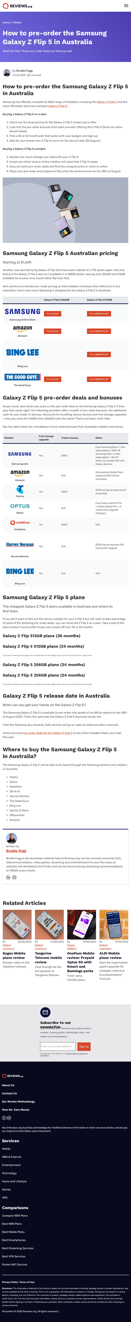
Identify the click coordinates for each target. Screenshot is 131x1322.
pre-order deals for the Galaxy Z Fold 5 (47, 733)
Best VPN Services (13, 1256)
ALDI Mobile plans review (110, 955)
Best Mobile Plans (13, 1232)
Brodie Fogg (24, 70)
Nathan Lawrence (8, 947)
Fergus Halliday (71, 947)
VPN (4, 1197)
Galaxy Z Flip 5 (57, 106)
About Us (8, 1085)
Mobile (17, 22)
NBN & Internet (11, 1157)
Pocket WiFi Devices (14, 1264)
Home (6, 22)
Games (6, 1189)
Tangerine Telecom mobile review (48, 957)
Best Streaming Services (17, 1248)
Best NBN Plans (12, 1223)
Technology (9, 1173)
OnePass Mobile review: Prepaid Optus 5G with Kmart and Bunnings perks (80, 962)
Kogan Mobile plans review (14, 955)
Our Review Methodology (18, 1101)
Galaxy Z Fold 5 (107, 102)
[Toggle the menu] (126, 6)
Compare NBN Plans (15, 1215)
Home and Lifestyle (14, 1181)
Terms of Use (26, 1282)
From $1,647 (99, 354)
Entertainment (11, 1165)
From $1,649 (53, 314)
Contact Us (9, 1093)
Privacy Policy (10, 1282)
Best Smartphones (14, 1240)
